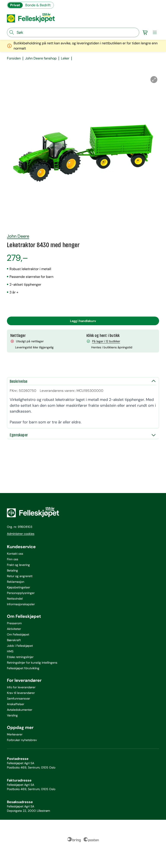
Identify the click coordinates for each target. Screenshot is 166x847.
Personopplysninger (21, 593)
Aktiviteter (14, 629)
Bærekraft (14, 640)
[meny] (154, 32)
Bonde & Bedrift (38, 5)
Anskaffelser (15, 704)
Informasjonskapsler (21, 604)
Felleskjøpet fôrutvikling (23, 668)
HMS (10, 651)
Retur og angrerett (19, 576)
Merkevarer (14, 734)
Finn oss (12, 559)
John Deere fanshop (41, 58)
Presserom (14, 623)
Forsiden (14, 58)
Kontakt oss (15, 554)
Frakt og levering (18, 565)
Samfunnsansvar (18, 698)
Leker (65, 58)
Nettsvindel (15, 598)
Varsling (12, 715)
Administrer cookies (20, 533)
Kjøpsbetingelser (18, 587)
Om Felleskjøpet (18, 634)
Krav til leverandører (21, 693)
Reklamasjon (15, 582)
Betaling (12, 570)
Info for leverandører (21, 687)
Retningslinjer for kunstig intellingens (32, 662)
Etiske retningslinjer (20, 657)
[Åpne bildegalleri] (153, 79)
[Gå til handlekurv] (145, 32)
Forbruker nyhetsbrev (22, 740)
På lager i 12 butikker (106, 341)
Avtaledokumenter (19, 710)
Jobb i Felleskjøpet (20, 646)
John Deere (18, 236)
